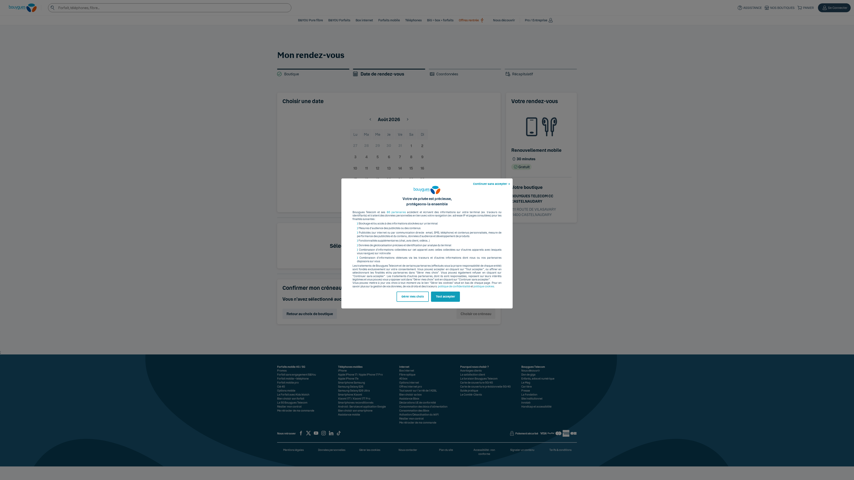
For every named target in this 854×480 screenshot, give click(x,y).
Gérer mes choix (412, 296)
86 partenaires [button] (396, 212)
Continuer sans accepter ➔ (491, 184)
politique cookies (483, 286)
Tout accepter (445, 296)
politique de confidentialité (454, 286)
